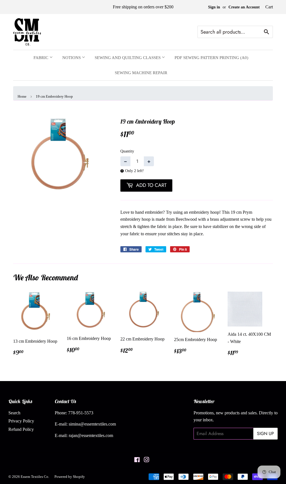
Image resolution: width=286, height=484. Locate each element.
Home (22, 96)
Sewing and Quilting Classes (128, 57)
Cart (269, 6)
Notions (72, 57)
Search (14, 412)
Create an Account (244, 7)
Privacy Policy (21, 421)
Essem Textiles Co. (35, 476)
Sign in (214, 7)
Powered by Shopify (69, 476)
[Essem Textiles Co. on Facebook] (137, 460)
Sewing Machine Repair (141, 73)
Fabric (41, 57)
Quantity (127, 151)
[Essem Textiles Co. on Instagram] (146, 460)
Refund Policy (21, 429)
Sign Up (265, 433)
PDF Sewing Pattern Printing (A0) (211, 57)
